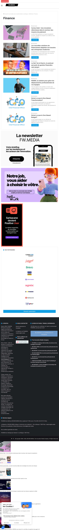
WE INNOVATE (35, 364)
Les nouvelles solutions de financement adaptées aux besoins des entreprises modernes (43, 47)
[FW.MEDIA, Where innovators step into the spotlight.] (12, 5)
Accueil (6, 13)
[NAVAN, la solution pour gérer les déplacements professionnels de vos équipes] (16, 85)
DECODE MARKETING (37, 353)
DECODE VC (34, 356)
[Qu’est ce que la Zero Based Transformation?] (16, 102)
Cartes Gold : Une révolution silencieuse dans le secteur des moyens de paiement (42, 30)
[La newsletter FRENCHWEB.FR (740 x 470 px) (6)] (29, 166)
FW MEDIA (34, 342)
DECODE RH (34, 350)
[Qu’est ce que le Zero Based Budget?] (16, 120)
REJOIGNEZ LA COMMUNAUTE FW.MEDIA (44, 333)
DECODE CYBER (35, 346)
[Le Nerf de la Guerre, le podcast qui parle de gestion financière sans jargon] (16, 67)
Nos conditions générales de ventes (9, 429)
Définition (31, 13)
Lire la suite (35, 39)
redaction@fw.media (20, 333)
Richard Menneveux (17, 426)
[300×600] (12, 246)
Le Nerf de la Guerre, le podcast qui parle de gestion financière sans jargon (42, 65)
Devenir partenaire (29, 311)
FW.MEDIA (9, 326)
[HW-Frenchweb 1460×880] (29, 201)
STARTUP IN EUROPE (36, 360)
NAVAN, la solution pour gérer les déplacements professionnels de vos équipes (42, 83)
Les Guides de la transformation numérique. (18, 13)
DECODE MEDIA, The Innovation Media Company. (38, 438)
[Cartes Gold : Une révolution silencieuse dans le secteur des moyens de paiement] (16, 32)
